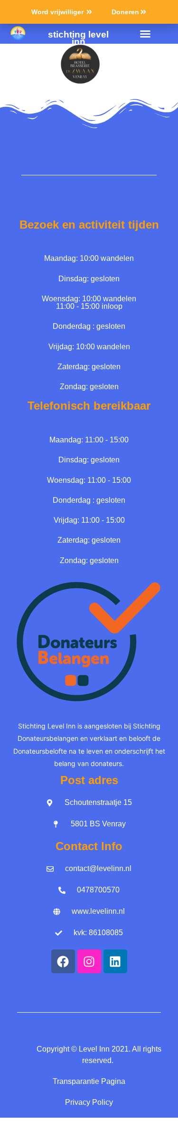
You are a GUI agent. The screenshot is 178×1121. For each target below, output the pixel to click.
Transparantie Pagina (89, 1081)
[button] (145, 33)
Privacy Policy (89, 1102)
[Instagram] (89, 961)
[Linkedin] (115, 961)
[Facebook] (63, 961)
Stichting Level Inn (78, 38)
